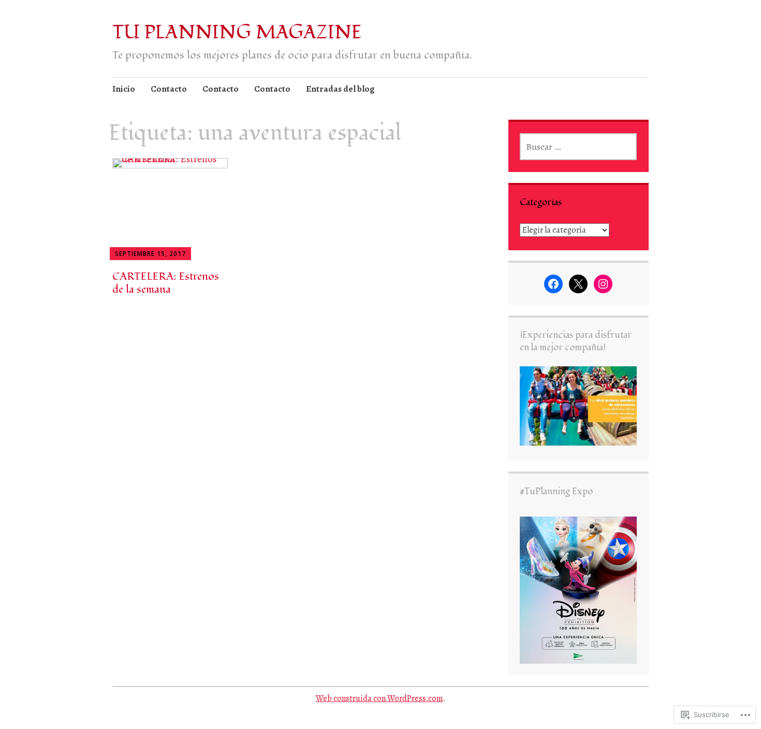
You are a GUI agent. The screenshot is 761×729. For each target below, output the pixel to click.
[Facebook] (553, 284)
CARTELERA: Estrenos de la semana (165, 283)
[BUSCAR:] (578, 146)
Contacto (169, 89)
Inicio (123, 89)
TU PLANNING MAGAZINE (237, 33)
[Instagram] (603, 284)
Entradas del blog (340, 89)
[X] (578, 284)
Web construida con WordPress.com (379, 698)
